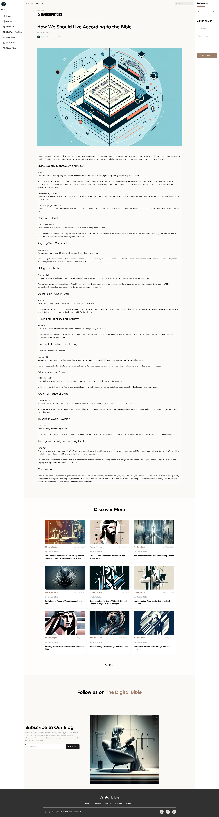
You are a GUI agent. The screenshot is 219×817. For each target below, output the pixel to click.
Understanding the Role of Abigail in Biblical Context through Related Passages (108, 602)
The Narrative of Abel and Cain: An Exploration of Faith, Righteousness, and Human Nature (65, 557)
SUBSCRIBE (72, 747)
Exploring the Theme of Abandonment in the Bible (64, 602)
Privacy (87, 804)
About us (108, 804)
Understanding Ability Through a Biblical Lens (109, 647)
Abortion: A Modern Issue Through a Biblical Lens (152, 648)
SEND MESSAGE (206, 56)
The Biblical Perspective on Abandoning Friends (154, 556)
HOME (39, 20)
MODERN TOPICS (51, 20)
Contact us (97, 804)
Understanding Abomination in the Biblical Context (152, 602)
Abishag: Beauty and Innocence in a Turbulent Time (64, 648)
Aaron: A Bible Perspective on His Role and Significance (107, 557)
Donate (129, 804)
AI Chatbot (118, 804)
